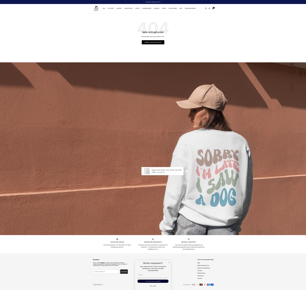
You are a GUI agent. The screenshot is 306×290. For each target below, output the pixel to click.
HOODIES (119, 8)
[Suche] (206, 8)
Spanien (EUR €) (97, 284)
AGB (198, 263)
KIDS (180, 8)
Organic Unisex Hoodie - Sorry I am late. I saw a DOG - (167, 170)
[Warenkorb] (213, 8)
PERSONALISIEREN (190, 8)
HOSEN (164, 8)
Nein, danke (153, 286)
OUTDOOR (111, 8)
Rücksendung (201, 273)
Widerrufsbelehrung (203, 265)
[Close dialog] (169, 262)
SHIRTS (137, 8)
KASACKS (156, 8)
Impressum (200, 275)
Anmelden (124, 271)
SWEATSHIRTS (128, 8)
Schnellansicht (161, 172)
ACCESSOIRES (173, 8)
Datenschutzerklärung (203, 268)
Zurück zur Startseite (153, 42)
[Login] (209, 8)
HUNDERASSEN (146, 8)
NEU (104, 8)
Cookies (199, 278)
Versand (199, 270)
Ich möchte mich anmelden (153, 281)
